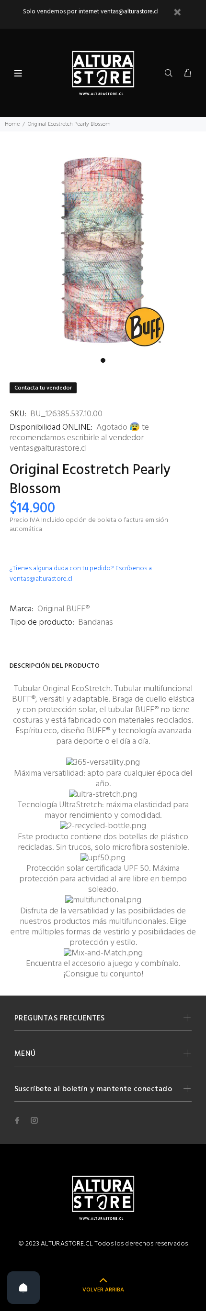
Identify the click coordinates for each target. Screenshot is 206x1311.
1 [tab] (103, 360)
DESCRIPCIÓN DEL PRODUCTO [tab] (55, 666)
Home (12, 124)
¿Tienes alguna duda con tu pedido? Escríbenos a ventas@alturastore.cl (81, 574)
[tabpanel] (103, 250)
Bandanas (95, 622)
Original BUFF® (63, 609)
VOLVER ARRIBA (103, 1290)
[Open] (23, 1287)
